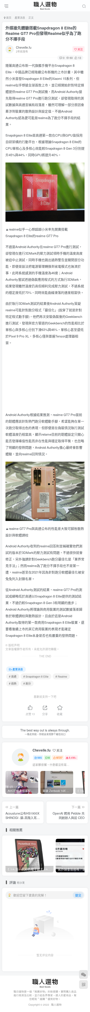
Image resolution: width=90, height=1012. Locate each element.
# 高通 (12, 676)
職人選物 (56, 1004)
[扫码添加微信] (83, 974)
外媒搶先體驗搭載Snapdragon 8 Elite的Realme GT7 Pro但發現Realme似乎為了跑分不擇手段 (43, 33)
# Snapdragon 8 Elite (35, 676)
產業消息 (20, 17)
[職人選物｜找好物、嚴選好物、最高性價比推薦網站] (45, 983)
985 (39, 757)
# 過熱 (12, 683)
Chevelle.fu (23, 47)
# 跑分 (27, 683)
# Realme (61, 676)
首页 (8, 17)
